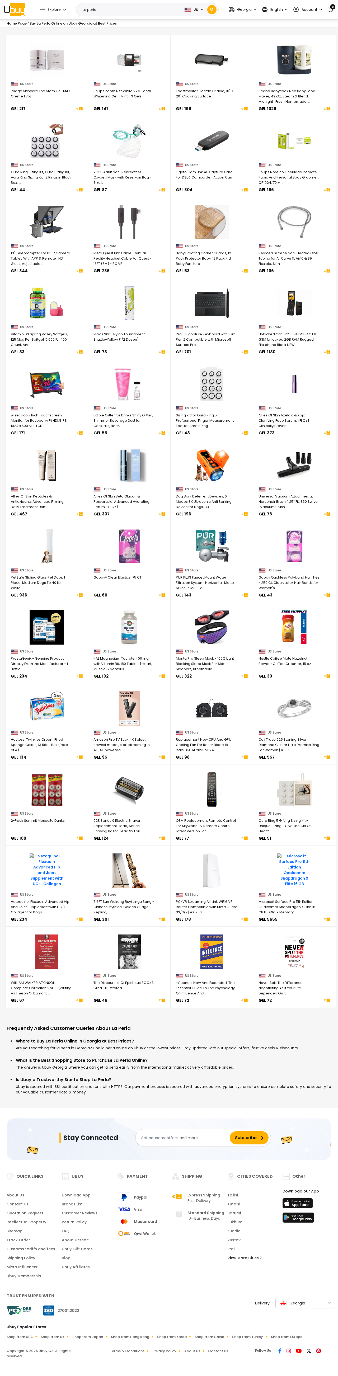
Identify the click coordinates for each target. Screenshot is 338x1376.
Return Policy (74, 1222)
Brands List (72, 1204)
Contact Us (18, 1204)
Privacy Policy (164, 1351)
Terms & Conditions (127, 1351)
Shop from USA (20, 1336)
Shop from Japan (87, 1336)
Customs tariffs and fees (31, 1249)
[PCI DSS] (19, 1310)
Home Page (17, 23)
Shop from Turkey (247, 1336)
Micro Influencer (22, 1267)
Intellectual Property (26, 1222)
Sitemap (14, 1231)
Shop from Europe (286, 1336)
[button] (242, 9)
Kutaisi (233, 1204)
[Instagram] (289, 1351)
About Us (15, 1195)
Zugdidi (234, 1231)
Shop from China (209, 1336)
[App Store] (298, 1204)
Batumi (234, 1213)
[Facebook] (280, 1351)
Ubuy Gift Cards (77, 1249)
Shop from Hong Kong (130, 1336)
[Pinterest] (318, 1351)
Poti (230, 1249)
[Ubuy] (14, 9)
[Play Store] (298, 1219)
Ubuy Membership (24, 1276)
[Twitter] (309, 1351)
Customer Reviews (79, 1213)
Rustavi (234, 1240)
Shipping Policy (21, 1258)
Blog (66, 1258)
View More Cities (243, 1258)
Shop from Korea (172, 1336)
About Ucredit (75, 1240)
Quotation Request (25, 1213)
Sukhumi (235, 1222)
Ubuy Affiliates (76, 1267)
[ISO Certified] (58, 1310)
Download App (76, 1195)
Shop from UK (52, 1336)
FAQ (65, 1231)
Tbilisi (232, 1195)
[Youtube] (299, 1351)
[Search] (212, 9)
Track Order (18, 1240)
